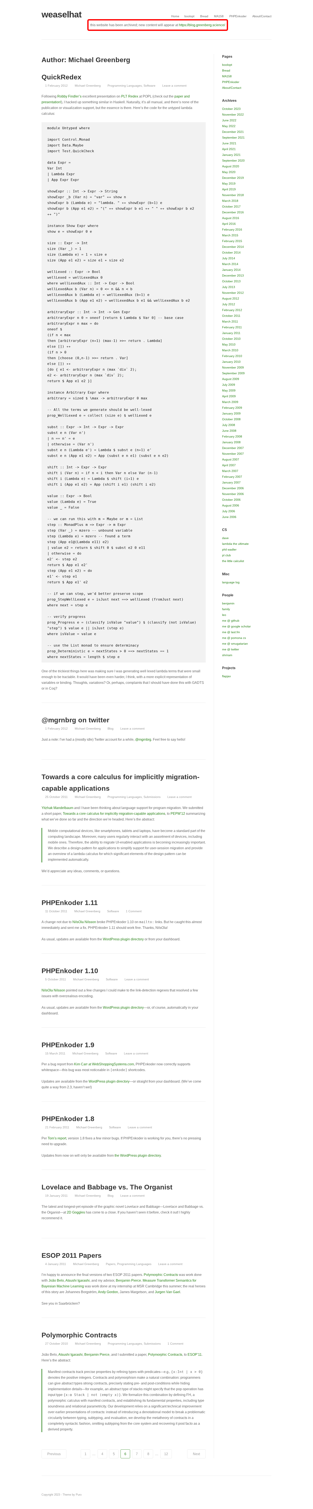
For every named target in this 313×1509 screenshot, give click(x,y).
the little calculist (233, 561)
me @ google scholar (236, 626)
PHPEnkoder (238, 16)
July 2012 (228, 304)
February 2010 (232, 356)
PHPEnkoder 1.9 (68, 1045)
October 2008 (231, 419)
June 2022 (229, 120)
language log (231, 582)
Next (196, 1454)
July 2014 (228, 258)
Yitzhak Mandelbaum (57, 808)
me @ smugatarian (235, 643)
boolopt (189, 16)
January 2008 (231, 442)
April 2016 (229, 223)
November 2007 (233, 453)
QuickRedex (61, 77)
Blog (110, 728)
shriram (227, 655)
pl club (226, 555)
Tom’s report (57, 1138)
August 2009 (230, 379)
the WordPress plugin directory (138, 1155)
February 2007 (232, 476)
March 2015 (230, 235)
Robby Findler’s (69, 96)
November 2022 (233, 114)
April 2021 (229, 149)
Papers (110, 1264)
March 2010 (230, 350)
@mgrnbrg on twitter (75, 720)
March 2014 (230, 264)
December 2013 (233, 275)
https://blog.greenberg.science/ (202, 25)
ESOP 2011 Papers (72, 1255)
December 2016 (233, 212)
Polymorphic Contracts (161, 1275)
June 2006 (229, 517)
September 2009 (233, 373)
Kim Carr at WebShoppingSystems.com (104, 1064)
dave (225, 538)
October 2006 (231, 499)
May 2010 (228, 344)
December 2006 (233, 488)
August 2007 (230, 459)
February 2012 (232, 310)
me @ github (230, 620)
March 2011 (230, 321)
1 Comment (134, 911)
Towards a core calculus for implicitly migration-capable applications (114, 813)
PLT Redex (129, 96)
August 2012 (230, 298)
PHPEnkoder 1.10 (70, 971)
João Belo (56, 1280)
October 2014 (231, 252)
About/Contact (261, 16)
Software (149, 85)
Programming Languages (125, 85)
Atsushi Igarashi (77, 1280)
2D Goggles (76, 1212)
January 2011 (231, 333)
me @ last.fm (231, 632)
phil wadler (229, 549)
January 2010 (231, 361)
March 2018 (230, 200)
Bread (204, 16)
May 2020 (228, 172)
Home (175, 16)
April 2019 (229, 189)
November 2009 (233, 367)
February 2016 (232, 229)
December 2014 (233, 246)
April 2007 (229, 465)
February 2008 (232, 436)
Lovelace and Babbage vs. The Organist (107, 1187)
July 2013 (228, 287)
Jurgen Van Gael (167, 1292)
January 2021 (231, 154)
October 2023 (231, 108)
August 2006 (230, 505)
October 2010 (231, 338)
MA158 (219, 16)
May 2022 (228, 126)
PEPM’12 (178, 813)
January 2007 (231, 482)
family (226, 609)
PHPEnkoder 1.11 (70, 903)
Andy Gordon (108, 1292)
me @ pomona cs (234, 638)
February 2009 (232, 407)
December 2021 (233, 131)
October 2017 (231, 206)
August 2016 (230, 218)
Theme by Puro (72, 1494)
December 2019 (233, 177)
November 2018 (233, 195)
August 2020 (230, 166)
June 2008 (229, 430)
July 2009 (228, 384)
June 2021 (229, 143)
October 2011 (231, 315)
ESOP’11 (195, 1354)
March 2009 (230, 402)
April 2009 (229, 396)
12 (166, 1454)
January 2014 (231, 269)
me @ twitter (230, 649)
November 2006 (233, 494)
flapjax (226, 676)
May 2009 (228, 390)
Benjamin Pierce (128, 1280)
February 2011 (232, 327)
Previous (54, 1454)
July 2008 (228, 425)
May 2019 (228, 183)
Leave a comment (174, 85)
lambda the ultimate (235, 543)
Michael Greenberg (88, 85)
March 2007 (230, 471)
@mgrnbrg (143, 739)
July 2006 (228, 511)
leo (224, 615)
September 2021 (233, 137)
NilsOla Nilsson (84, 922)
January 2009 (231, 413)
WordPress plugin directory (123, 939)
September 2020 (233, 160)
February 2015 (232, 241)
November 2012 (233, 292)
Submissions (152, 797)
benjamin (228, 603)
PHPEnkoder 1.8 (68, 1119)
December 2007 (233, 448)
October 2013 (231, 281)
